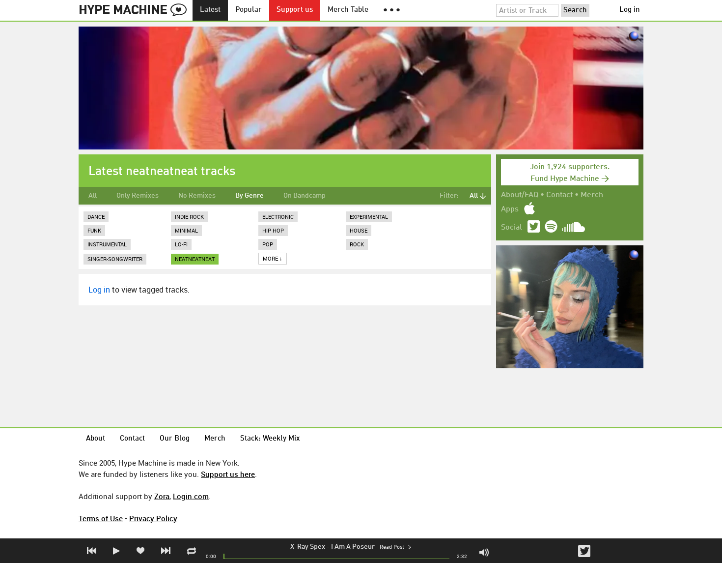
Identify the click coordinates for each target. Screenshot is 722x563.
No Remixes (197, 195)
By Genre (249, 195)
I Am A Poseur (353, 546)
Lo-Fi (181, 244)
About (95, 439)
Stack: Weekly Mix (270, 439)
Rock (357, 244)
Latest (210, 10)
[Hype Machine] (136, 10)
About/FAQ (519, 195)
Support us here (228, 474)
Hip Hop (273, 230)
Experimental (369, 216)
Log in (629, 10)
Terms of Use (101, 518)
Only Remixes (137, 195)
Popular (248, 10)
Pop (267, 244)
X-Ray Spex (307, 546)
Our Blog (175, 439)
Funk (94, 230)
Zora (161, 496)
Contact (559, 195)
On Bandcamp (304, 195)
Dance (96, 216)
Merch (592, 195)
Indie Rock (189, 216)
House (358, 230)
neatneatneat (195, 259)
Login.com (191, 496)
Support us (295, 10)
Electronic (278, 216)
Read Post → (395, 547)
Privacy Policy (153, 518)
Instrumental (107, 244)
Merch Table (348, 10)
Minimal (186, 230)
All (92, 195)
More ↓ (272, 258)
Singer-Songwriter (114, 259)
